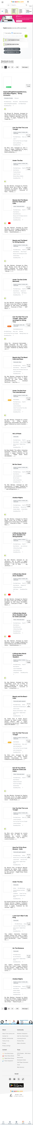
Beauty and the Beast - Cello (20, 697)
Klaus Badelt (16, 442)
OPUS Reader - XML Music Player (23, 1054)
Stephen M (23, 290)
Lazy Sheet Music (17, 371)
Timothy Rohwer (17, 172)
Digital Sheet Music (9, 1058)
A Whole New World (17, 548)
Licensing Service (21, 1038)
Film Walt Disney (7, 101)
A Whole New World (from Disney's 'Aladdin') (19, 655)
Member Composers (22, 1033)
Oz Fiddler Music (22, 103)
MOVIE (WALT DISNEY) (13, 49)
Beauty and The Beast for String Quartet (20, 241)
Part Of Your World (17, 783)
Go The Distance (18, 948)
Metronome (20, 1057)
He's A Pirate (17, 433)
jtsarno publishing (17, 142)
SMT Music (24, 292)
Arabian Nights (18, 497)
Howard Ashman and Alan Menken (19, 891)
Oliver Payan (24, 251)
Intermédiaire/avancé (18, 329)
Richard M (15, 101)
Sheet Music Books (9, 1055)
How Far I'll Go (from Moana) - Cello (19, 848)
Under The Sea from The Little (20, 407)
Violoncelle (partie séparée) (19, 701)
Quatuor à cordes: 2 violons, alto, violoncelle (20, 133)
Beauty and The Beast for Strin (20, 253)
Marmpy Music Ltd (24, 333)
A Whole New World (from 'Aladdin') (19, 575)
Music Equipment (8, 1060)
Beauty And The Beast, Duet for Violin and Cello (20, 201)
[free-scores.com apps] (2, 11)
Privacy (4, 1043)
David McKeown (17, 213)
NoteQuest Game (21, 1060)
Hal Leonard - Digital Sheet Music (19, 444)
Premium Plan (20, 1040)
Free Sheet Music (8, 1053)
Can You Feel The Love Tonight (20, 128)
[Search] (26, 36)
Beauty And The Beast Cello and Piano (20, 358)
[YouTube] (14, 1079)
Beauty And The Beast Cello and (20, 369)
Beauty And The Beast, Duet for (20, 215)
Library (16, 1123)
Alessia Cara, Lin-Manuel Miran (20, 857)
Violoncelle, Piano (17, 362)
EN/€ (30, 6)
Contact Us (5, 1036)
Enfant (23, 704)
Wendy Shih (23, 367)
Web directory (20, 1067)
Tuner (18, 1064)
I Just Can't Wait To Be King (20, 916)
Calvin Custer (16, 708)
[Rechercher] (26, 5)
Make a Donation (21, 1043)
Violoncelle (15, 436)
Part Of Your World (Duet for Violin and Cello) (19, 769)
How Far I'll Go (24, 859)
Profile (29, 1123)
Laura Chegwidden (17, 668)
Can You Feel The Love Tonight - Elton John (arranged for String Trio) (20, 319)
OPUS (23, 1123)
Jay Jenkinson (24, 546)
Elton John (24, 136)
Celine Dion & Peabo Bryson (19, 706)
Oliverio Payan (24, 507)
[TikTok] (23, 1079)
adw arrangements (17, 476)
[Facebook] (10, 1079)
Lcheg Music (16, 672)
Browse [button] (10, 1123)
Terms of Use (5, 1040)
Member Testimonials (7, 1038)
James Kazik (16, 859)
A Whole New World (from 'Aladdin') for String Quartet (19, 534)
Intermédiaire (16, 399)
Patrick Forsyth (24, 988)
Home (3, 1123)
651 (17, 67)
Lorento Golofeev (17, 405)
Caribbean (15, 893)
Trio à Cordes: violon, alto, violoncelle (19, 325)
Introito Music (16, 255)
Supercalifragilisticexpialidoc (10, 103)
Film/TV (24, 168)
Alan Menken (16, 170)
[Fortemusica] (11, 1095)
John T (14, 138)
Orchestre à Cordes (8, 98)
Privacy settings (6, 1045)
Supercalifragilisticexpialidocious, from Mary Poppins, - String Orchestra (15, 93)
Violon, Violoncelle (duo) (18, 206)
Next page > (25, 67)
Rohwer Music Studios (18, 176)
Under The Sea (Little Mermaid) (20, 280)
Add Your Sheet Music (22, 1036)
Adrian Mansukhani (23, 101)
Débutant (16, 98)
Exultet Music (16, 785)
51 (12, 67)
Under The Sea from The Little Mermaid (19, 391)
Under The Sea (18, 160)
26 (8, 67)
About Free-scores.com (8, 1033)
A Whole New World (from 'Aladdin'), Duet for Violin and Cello (20, 614)
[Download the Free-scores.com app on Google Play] (16, 1085)
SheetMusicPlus (7, 105)
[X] (18, 1079)
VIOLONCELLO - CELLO (13, 52)
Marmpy (21, 331)
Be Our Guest (17, 464)
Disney (25, 923)
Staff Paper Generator (22, 1062)
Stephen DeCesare (17, 781)
